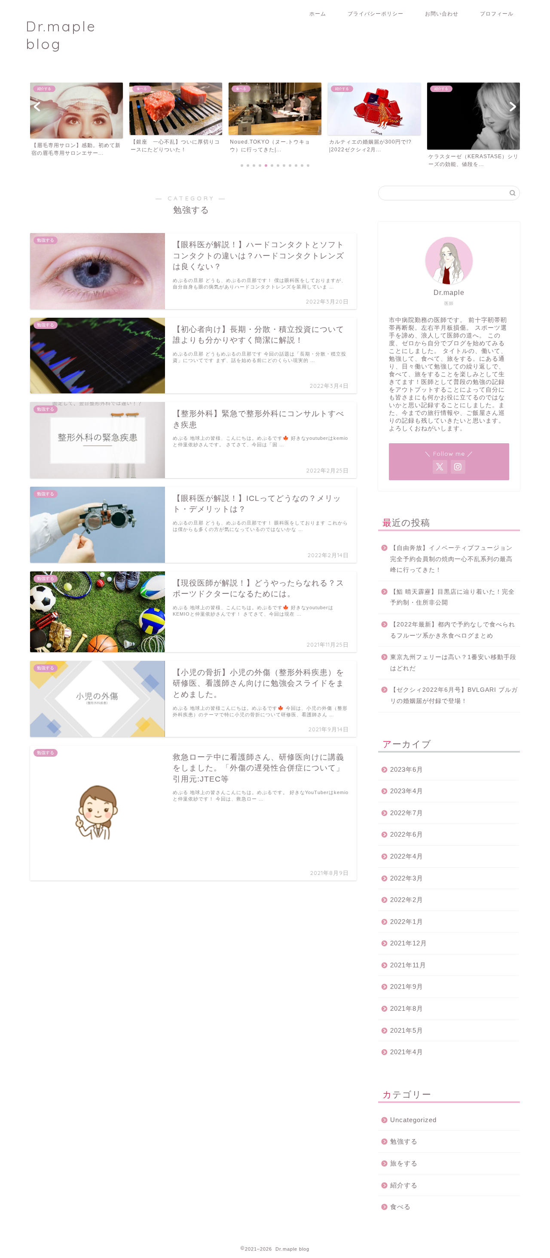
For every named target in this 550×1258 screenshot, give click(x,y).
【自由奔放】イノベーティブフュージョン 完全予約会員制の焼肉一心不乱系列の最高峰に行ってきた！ (454, 559)
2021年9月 (406, 986)
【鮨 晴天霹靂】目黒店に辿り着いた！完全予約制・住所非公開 (452, 597)
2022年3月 (406, 878)
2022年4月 (406, 856)
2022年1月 (406, 921)
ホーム (317, 13)
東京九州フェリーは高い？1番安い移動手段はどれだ (453, 663)
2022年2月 (406, 899)
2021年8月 (406, 1008)
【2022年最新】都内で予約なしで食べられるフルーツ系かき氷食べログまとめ (452, 630)
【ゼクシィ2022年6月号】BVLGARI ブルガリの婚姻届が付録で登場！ (454, 695)
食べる (400, 1206)
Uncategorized (413, 1119)
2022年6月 (406, 834)
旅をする (404, 1163)
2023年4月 (406, 791)
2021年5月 (406, 1030)
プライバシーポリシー (375, 13)
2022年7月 (406, 812)
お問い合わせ (441, 13)
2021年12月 (408, 943)
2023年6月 (406, 769)
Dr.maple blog (61, 34)
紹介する (404, 1185)
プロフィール (496, 13)
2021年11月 (408, 965)
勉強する (404, 1141)
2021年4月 (406, 1051)
